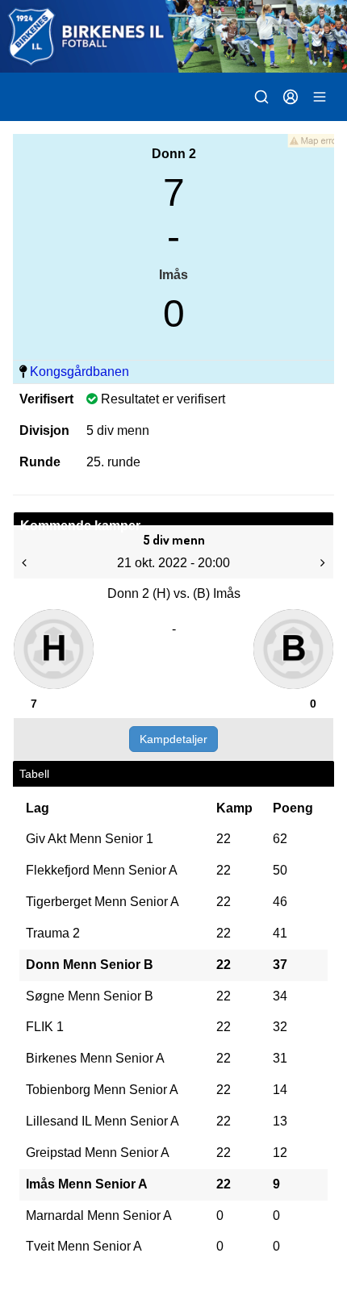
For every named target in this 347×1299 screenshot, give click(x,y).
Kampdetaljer (173, 739)
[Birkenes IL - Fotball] (173, 36)
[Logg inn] (290, 96)
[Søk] (261, 96)
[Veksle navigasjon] (319, 96)
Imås (173, 275)
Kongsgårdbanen (79, 371)
